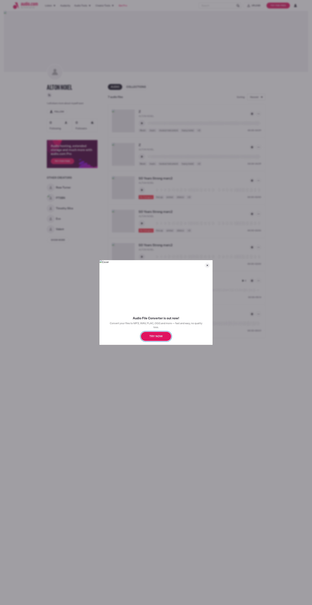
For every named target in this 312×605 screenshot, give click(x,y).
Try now (156, 336)
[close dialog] (207, 265)
